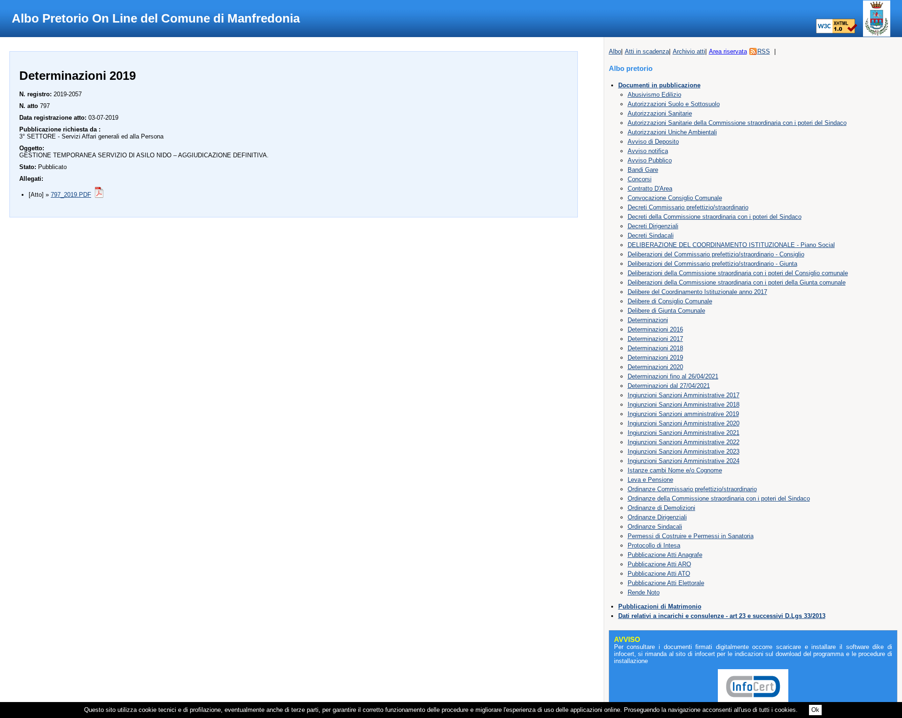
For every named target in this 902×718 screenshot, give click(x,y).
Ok (815, 709)
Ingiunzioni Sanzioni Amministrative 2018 (683, 404)
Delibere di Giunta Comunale (666, 310)
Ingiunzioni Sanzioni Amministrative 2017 (683, 395)
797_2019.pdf (71, 194)
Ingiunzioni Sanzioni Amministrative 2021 (683, 432)
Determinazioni (648, 320)
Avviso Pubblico (650, 160)
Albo (615, 51)
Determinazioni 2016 (655, 329)
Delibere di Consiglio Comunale (670, 301)
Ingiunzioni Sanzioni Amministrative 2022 (683, 442)
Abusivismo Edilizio (654, 94)
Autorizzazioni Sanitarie (660, 113)
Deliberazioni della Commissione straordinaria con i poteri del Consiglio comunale (738, 273)
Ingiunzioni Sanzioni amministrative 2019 (683, 413)
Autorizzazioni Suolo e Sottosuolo (674, 104)
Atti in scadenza (647, 51)
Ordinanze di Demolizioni (661, 507)
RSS (763, 51)
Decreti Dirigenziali (653, 226)
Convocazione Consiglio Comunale (675, 197)
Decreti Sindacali (651, 235)
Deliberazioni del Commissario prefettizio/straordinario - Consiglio (716, 254)
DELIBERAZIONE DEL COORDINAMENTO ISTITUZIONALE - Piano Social (731, 244)
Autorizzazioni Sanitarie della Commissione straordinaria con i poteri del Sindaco (737, 122)
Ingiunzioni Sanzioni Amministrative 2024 (683, 460)
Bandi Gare (643, 169)
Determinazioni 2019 (655, 357)
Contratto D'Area (650, 188)
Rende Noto (644, 592)
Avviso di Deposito (653, 141)
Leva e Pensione (650, 479)
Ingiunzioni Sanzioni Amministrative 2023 (683, 451)
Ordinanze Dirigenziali (657, 517)
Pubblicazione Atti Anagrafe (665, 554)
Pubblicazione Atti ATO (659, 573)
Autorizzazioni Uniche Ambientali (672, 132)
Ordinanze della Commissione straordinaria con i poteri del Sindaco (719, 498)
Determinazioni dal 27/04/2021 (669, 385)
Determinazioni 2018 (655, 348)
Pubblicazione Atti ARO (659, 564)
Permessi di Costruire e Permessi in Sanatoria (691, 536)
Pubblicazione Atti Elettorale (666, 583)
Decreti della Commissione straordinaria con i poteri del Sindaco (714, 216)
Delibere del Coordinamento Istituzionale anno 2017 (697, 291)
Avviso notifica (648, 150)
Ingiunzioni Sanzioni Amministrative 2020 (683, 423)
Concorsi (640, 179)
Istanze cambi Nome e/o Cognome (675, 470)
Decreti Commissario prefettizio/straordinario (688, 207)
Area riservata (728, 51)
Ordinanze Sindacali (655, 526)
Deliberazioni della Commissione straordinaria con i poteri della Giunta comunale (737, 282)
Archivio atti (689, 51)
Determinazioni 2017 (655, 338)
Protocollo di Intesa (654, 545)
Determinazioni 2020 (655, 367)
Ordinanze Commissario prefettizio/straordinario (692, 489)
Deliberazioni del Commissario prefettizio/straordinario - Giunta (712, 263)
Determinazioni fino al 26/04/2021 (673, 376)
